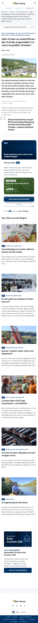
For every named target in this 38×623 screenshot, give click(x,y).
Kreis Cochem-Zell (21, 12)
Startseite (4, 12)
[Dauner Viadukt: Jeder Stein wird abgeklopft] (19, 335)
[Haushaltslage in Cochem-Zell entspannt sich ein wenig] (19, 233)
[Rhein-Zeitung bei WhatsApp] (13, 606)
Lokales (11, 12)
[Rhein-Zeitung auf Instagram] (21, 606)
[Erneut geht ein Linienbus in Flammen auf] (19, 283)
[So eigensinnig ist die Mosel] (19, 486)
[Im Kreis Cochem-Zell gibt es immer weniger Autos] (19, 436)
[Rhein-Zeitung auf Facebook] (17, 606)
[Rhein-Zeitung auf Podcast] (25, 606)
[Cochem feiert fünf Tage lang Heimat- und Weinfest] (19, 384)
